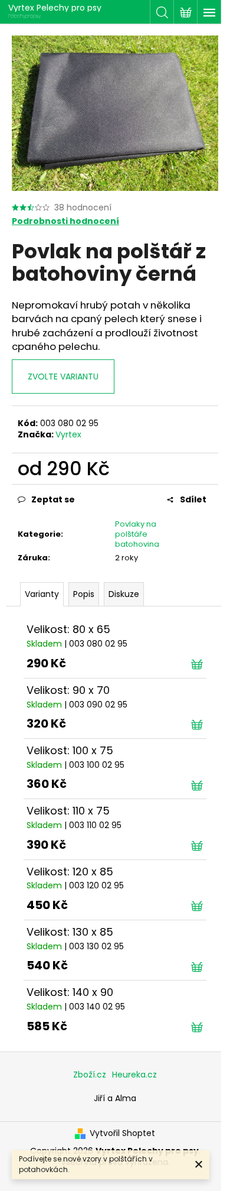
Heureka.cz (134, 1074)
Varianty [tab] (42, 594)
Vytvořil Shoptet (122, 1133)
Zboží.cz (89, 1074)
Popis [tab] (83, 594)
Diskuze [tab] (124, 594)
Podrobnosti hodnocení (65, 221)
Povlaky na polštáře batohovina (137, 534)
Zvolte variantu (63, 376)
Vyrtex (68, 434)
